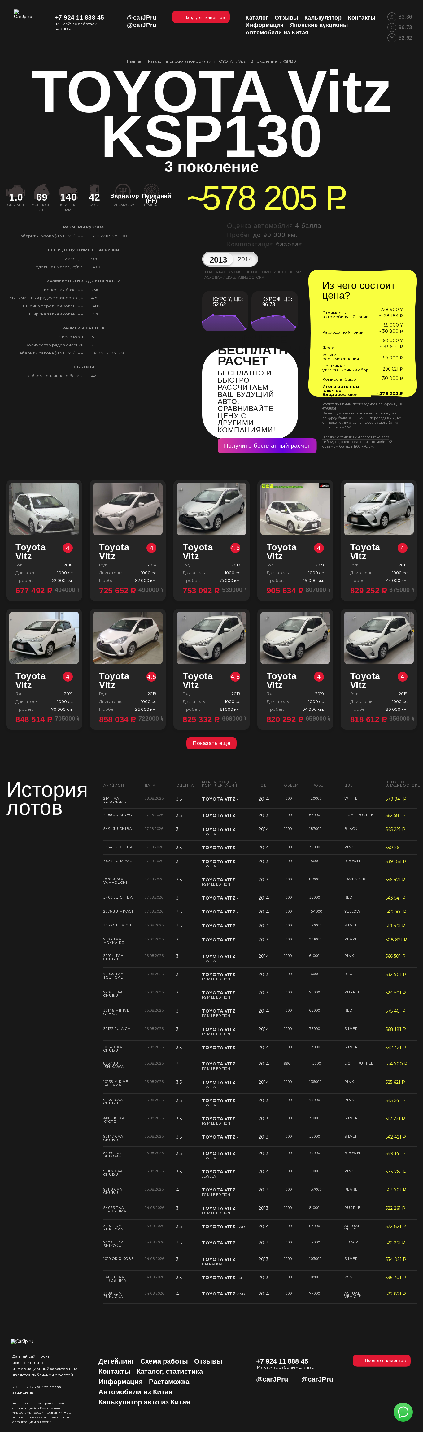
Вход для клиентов (385, 1360)
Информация (120, 1382)
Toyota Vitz (42, 552)
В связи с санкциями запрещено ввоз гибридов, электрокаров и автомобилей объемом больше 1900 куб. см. (357, 442)
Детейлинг (116, 1361)
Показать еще (211, 743)
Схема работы (164, 1361)
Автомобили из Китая (135, 1392)
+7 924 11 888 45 (79, 17)
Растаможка (169, 1382)
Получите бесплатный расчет (267, 445)
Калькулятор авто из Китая (144, 1402)
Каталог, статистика (170, 1371)
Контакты (114, 1371)
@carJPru (141, 17)
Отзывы (208, 1361)
